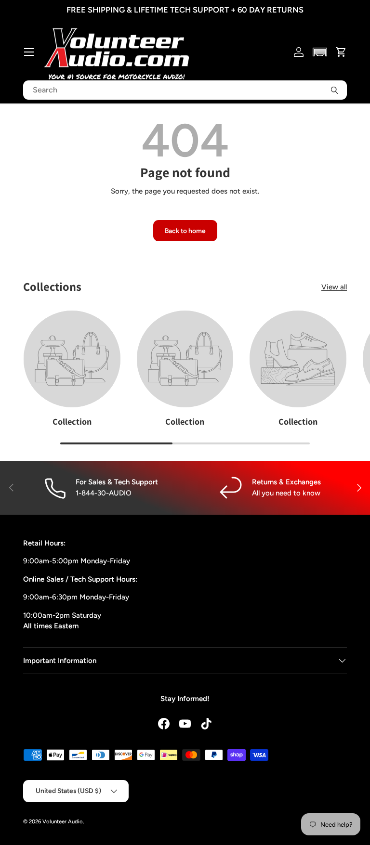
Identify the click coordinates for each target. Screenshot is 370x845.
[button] (320, 52)
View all (334, 287)
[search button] (334, 90)
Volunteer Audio (62, 821)
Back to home (185, 230)
